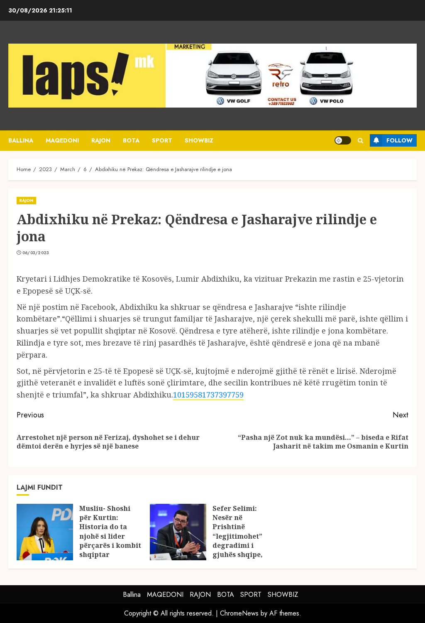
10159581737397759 (208, 395)
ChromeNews (239, 613)
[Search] (360, 140)
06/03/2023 (35, 253)
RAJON (100, 140)
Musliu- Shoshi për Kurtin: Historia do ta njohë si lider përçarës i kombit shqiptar (110, 531)
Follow (399, 140)
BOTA (131, 140)
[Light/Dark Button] (343, 140)
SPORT (162, 140)
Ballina (20, 140)
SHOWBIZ (199, 140)
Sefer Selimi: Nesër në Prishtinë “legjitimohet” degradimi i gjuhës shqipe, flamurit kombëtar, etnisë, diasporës (242, 545)
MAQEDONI (62, 140)
